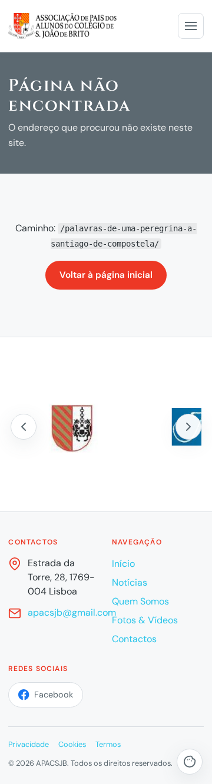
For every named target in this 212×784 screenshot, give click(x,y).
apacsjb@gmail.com (72, 612)
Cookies (72, 744)
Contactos (134, 639)
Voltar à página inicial (106, 275)
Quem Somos (140, 601)
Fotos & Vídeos (145, 620)
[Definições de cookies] (190, 762)
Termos (108, 744)
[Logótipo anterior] (24, 427)
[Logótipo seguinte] (188, 427)
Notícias (129, 582)
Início (123, 563)
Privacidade (28, 744)
